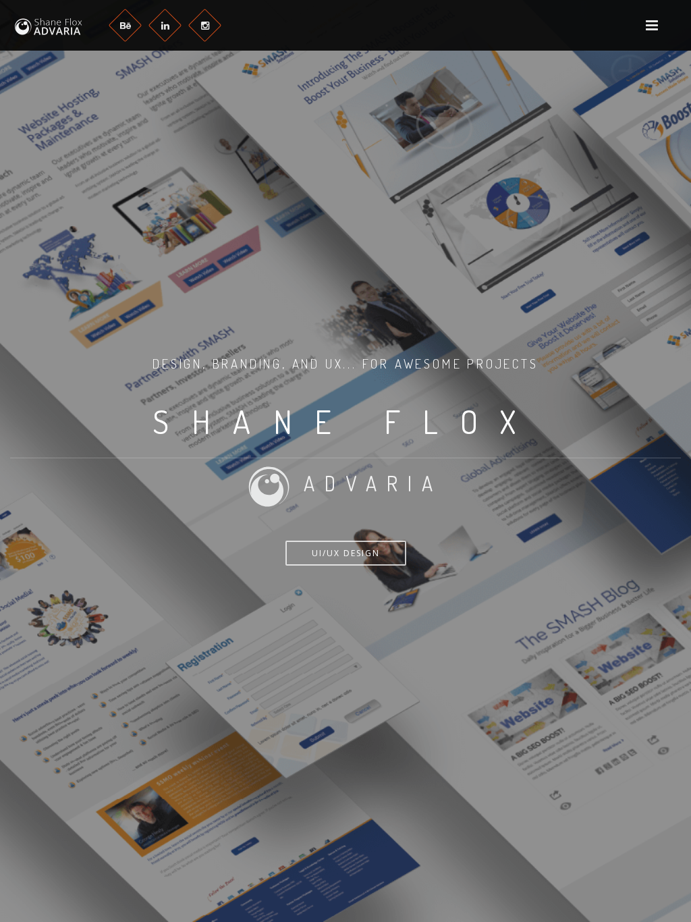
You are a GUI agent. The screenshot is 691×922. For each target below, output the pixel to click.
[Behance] (125, 25)
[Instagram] (205, 25)
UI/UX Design (346, 553)
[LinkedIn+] (165, 25)
